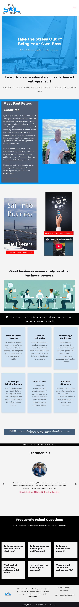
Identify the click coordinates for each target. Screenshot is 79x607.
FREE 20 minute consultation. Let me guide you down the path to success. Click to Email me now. (40, 432)
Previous (3, 484)
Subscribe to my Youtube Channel (59, 233)
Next (76, 484)
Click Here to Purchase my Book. (20, 252)
